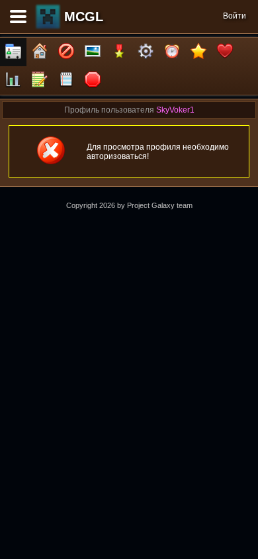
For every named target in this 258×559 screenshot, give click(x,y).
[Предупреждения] (92, 80)
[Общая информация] (13, 52)
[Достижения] (119, 52)
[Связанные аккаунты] (225, 52)
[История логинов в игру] (39, 80)
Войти (234, 16)
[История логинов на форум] (66, 80)
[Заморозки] (172, 52)
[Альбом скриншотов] (92, 52)
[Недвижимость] (39, 52)
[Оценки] (198, 52)
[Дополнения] (145, 52)
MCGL (83, 16)
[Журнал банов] (66, 52)
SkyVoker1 (175, 110)
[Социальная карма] (13, 80)
